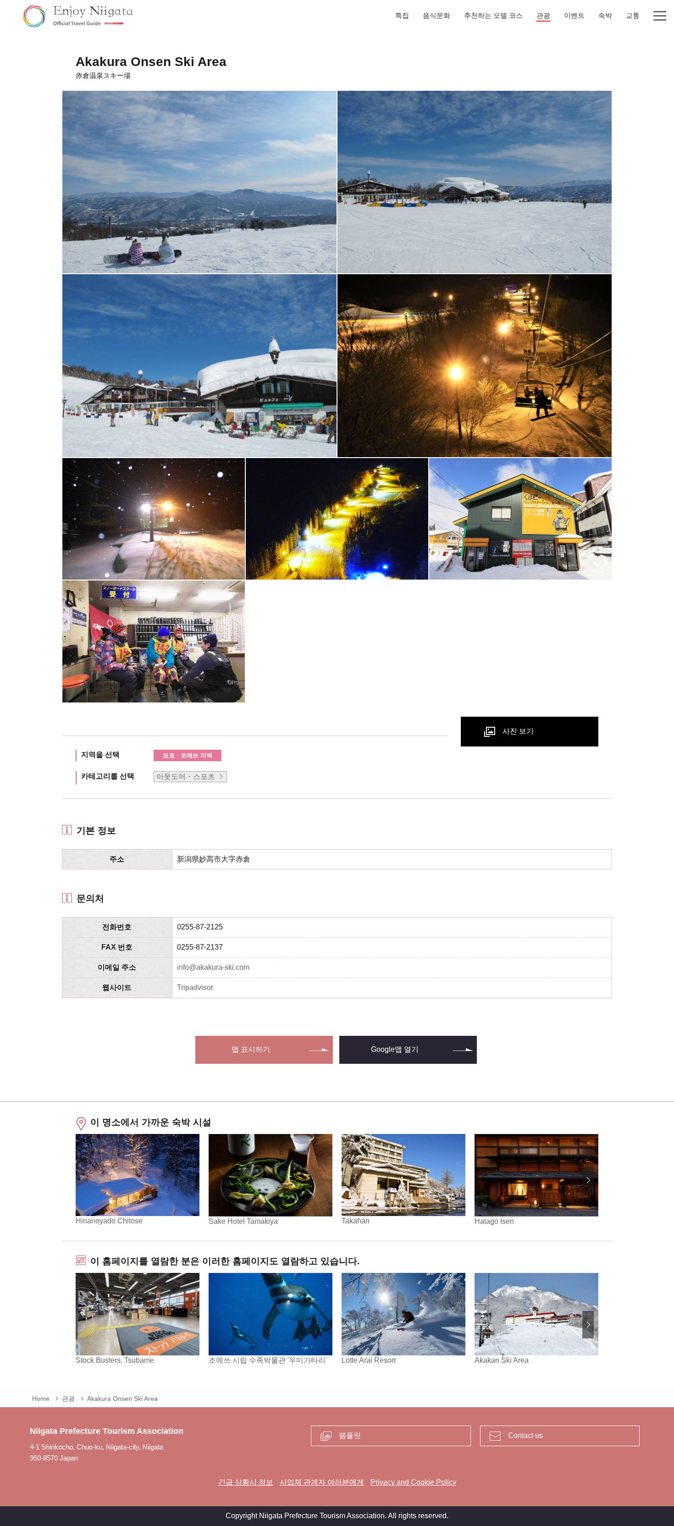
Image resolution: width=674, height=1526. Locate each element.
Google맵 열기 (395, 1049)
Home (41, 1398)
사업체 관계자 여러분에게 (322, 1482)
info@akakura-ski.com (213, 967)
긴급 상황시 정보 (245, 1482)
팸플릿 (350, 1435)
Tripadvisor (195, 987)
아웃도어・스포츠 (185, 776)
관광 (68, 1398)
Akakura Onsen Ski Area (122, 1398)
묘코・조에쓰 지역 (187, 755)
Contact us (525, 1435)
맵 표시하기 (251, 1049)
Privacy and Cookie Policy (413, 1482)
